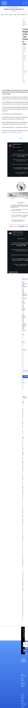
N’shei (18, 14)
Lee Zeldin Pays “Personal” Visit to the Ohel (22, 536)
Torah (14, 14)
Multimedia (23, 675)
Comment (24, 350)
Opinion (10, 14)
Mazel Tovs (23, 14)
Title (23, 335)
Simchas (23, 683)
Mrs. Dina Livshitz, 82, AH (23, 420)
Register (23, 382)
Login (23, 380)
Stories (22, 706)
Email (23, 343)
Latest (2, 14)
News (6, 14)
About (22, 682)
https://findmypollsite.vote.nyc (13, 132)
